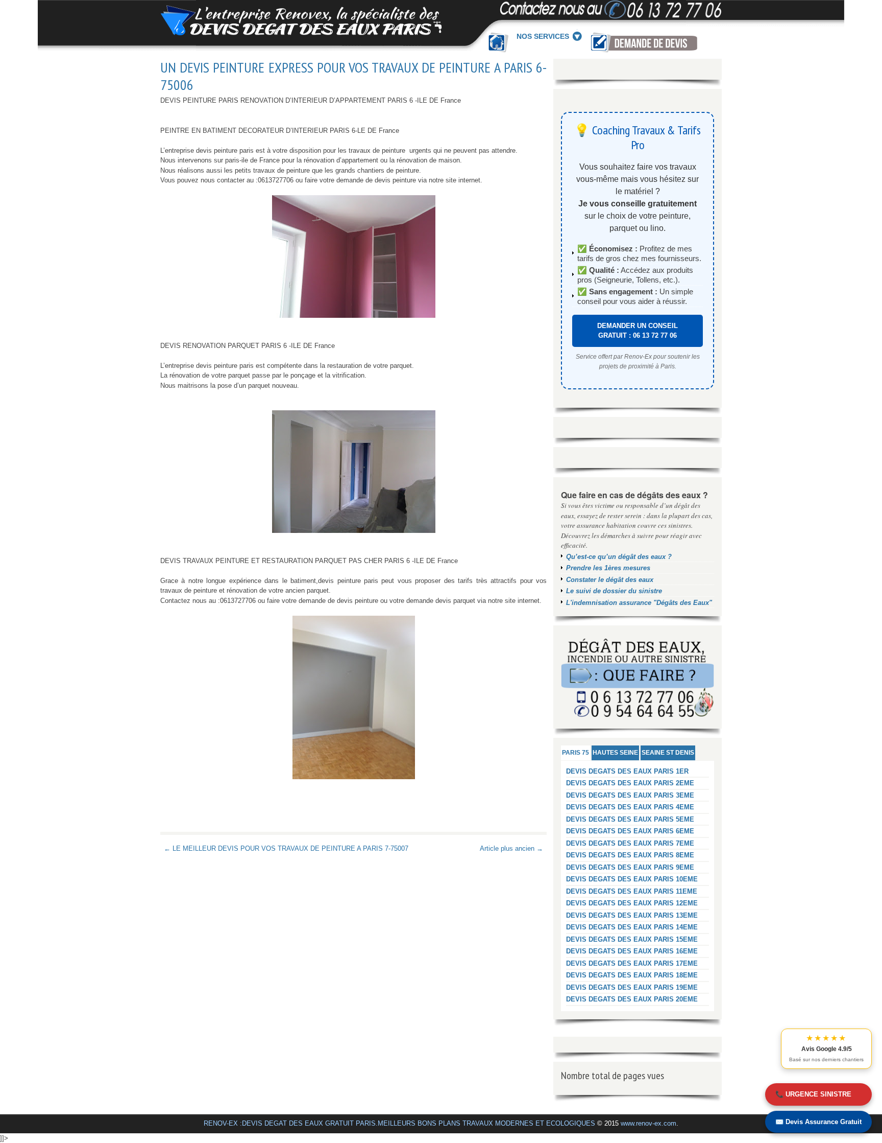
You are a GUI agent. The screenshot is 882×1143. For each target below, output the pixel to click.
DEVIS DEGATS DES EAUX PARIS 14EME (632, 927)
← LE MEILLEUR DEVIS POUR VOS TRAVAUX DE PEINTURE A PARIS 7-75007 (286, 848)
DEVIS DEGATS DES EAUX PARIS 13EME (632, 915)
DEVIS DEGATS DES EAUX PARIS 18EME (632, 975)
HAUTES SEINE (615, 752)
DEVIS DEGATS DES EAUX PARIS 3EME (630, 795)
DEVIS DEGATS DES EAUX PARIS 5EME (630, 819)
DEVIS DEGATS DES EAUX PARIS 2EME (630, 783)
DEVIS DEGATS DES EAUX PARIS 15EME (632, 939)
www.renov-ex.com (648, 1123)
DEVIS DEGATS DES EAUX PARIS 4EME (630, 807)
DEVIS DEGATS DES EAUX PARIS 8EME (630, 855)
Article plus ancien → (511, 848)
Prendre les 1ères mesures (608, 568)
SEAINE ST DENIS (668, 752)
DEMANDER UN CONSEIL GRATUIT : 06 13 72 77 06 (637, 331)
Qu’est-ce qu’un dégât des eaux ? (619, 557)
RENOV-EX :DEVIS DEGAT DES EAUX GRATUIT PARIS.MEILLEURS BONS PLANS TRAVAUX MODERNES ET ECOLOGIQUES (399, 1123)
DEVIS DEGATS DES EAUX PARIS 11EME (631, 891)
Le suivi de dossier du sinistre (614, 591)
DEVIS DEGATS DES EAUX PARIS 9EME (630, 867)
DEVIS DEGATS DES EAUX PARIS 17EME (632, 963)
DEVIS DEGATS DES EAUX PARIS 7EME (630, 843)
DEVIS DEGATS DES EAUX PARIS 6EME (630, 831)
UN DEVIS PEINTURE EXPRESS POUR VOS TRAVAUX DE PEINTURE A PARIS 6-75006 (353, 76)
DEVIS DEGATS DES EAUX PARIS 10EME (632, 879)
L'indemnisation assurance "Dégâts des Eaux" (639, 603)
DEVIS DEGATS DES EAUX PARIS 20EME (632, 999)
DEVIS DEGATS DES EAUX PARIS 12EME (632, 903)
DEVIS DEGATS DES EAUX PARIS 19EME (632, 987)
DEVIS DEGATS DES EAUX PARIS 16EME (632, 951)
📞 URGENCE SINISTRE (813, 1094)
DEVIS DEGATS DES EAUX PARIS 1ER (627, 771)
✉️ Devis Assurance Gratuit (818, 1122)
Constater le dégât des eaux (609, 580)
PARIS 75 (575, 752)
